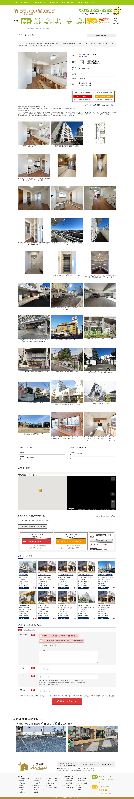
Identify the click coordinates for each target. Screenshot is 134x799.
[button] (40, 490)
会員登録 (21, 787)
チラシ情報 (37, 787)
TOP (16, 21)
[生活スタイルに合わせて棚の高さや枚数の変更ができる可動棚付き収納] (34, 241)
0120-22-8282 (101, 544)
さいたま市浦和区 (68, 787)
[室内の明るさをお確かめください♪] (42, 88)
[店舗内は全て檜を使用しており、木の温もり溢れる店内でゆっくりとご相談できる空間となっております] (67, 434)
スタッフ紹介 (37, 778)
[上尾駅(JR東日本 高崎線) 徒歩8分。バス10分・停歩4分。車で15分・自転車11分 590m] (34, 338)
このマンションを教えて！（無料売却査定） (62, 640)
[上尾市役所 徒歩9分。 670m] (100, 401)
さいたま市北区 (68, 780)
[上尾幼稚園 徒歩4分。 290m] (34, 401)
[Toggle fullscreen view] (113, 479)
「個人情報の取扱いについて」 (55, 696)
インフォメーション (39, 789)
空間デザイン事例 (52, 778)
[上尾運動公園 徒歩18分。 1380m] (34, 432)
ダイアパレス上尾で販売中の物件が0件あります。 (100, 105)
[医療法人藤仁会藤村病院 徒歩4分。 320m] (67, 402)
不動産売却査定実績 (105, 793)
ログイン (21, 789)
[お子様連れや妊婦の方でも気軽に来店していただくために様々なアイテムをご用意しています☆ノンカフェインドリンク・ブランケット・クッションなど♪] (100, 435)
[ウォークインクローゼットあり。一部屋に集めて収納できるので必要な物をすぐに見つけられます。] (100, 273)
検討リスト (22, 792)
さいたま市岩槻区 (82, 783)
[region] (91, 493)
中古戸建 (48, 23)
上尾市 (79, 785)
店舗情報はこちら (87, 764)
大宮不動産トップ (24, 778)
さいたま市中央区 (68, 785)
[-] (100, 144)
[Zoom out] (113, 506)
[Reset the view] (113, 494)
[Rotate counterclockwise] (111, 494)
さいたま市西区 (68, 783)
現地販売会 (37, 785)
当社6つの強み (52, 783)
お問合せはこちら (105, 764)
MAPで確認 (83, 56)
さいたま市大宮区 (68, 778)
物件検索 (21, 780)
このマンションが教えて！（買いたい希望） (60, 636)
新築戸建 (37, 23)
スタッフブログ (38, 783)
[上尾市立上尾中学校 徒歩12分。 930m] (100, 370)
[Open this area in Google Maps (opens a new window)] (70, 508)
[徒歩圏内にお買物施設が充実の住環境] (67, 144)
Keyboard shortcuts (82, 509)
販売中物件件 (101, 35)
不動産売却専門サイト (106, 787)
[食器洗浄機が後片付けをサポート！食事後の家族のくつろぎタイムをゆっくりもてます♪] (34, 176)
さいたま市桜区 (82, 778)
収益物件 (80, 23)
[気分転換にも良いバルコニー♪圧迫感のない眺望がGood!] (67, 241)
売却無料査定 (103, 790)
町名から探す (22, 783)
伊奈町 (79, 787)
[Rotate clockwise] (114, 494)
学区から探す (22, 785)
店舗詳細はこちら (101, 540)
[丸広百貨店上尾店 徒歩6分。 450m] (67, 338)
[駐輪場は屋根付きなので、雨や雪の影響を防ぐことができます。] (67, 305)
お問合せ (50, 785)
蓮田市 (79, 789)
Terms (105, 509)
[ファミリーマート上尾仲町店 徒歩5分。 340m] (34, 370)
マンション (58, 23)
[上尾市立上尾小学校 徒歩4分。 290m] (67, 370)
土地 (69, 23)
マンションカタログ (53, 780)
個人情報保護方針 (52, 787)
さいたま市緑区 (82, 780)
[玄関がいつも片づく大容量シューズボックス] (67, 273)
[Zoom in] (113, 502)
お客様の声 (37, 780)
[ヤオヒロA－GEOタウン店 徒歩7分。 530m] (100, 337)
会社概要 (116, 23)
